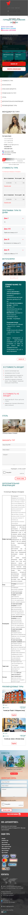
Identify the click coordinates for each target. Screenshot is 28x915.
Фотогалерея (6, 84)
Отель (4, 97)
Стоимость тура (7, 80)
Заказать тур (14, 64)
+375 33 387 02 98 (7, 895)
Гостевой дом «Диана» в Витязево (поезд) (14, 739)
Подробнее (14, 715)
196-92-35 (10, 138)
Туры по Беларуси (5, 850)
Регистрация (12, 18)
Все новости (14, 773)
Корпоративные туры (6, 848)
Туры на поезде (5, 842)
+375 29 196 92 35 (7, 893)
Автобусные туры (5, 840)
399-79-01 (10, 142)
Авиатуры (3, 838)
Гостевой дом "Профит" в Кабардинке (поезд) (14, 710)
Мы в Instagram (7, 154)
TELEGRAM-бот (8, 146)
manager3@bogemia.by (13, 144)
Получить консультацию (14, 69)
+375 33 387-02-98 (8, 148)
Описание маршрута (9, 89)
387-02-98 (10, 140)
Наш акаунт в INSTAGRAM (9, 30)
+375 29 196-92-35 (14, 15)
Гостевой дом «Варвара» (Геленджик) (11, 171)
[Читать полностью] (17, 771)
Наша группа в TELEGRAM (10, 152)
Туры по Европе (5, 852)
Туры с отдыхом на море (6, 846)
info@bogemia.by (9, 906)
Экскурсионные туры (6, 844)
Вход (18, 18)
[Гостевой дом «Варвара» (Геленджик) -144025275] (14, 425)
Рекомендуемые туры (9, 105)
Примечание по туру (9, 93)
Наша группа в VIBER (9, 151)
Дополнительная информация (12, 101)
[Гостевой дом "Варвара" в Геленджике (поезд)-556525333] (14, 268)
